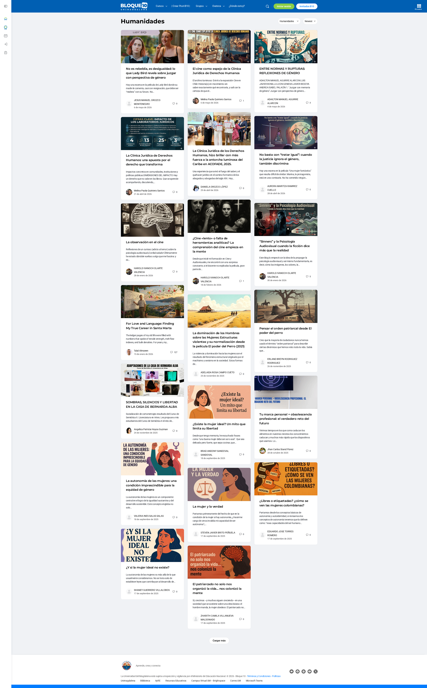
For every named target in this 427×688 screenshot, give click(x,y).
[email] (292, 671)
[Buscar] (267, 6)
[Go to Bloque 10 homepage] (134, 6)
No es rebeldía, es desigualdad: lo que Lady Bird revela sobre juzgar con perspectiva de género (151, 73)
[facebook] (298, 671)
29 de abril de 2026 (209, 190)
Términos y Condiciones (259, 676)
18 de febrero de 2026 (211, 285)
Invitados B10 (307, 6)
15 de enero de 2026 (143, 354)
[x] (316, 671)
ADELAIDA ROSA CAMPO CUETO (218, 372)
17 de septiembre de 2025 (279, 538)
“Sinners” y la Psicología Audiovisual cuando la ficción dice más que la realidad (284, 246)
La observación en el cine (144, 242)
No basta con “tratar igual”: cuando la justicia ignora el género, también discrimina (285, 159)
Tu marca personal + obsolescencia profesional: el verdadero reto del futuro (285, 419)
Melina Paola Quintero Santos (216, 99)
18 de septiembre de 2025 (213, 458)
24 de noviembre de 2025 (145, 432)
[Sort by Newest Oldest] (310, 21)
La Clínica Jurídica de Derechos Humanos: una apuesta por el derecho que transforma (149, 160)
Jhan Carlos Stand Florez (280, 449)
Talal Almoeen (141, 350)
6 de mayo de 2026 (143, 107)
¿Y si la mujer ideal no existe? (147, 567)
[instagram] (304, 671)
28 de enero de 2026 (143, 275)
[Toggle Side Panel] (6, 6)
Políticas (276, 676)
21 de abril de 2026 (143, 194)
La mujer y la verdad (208, 506)
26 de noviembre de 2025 (279, 366)
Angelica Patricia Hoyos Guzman (151, 429)
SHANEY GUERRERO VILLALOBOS (152, 590)
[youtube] (310, 671)
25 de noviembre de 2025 (212, 376)
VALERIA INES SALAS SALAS (149, 516)
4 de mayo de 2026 (276, 106)
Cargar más (219, 640)
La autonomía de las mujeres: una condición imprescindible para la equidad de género (151, 485)
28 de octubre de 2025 (277, 452)
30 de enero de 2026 (276, 280)
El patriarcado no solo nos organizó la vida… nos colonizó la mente (217, 588)
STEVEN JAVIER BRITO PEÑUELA (218, 532)
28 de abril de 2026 (276, 193)
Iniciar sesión (284, 6)
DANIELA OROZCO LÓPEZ (214, 186)
